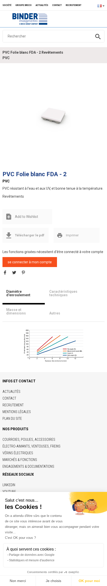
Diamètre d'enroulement (18, 293)
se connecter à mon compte (30, 262)
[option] (53, 117)
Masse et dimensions (16, 311)
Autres (54, 313)
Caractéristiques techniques (63, 293)
